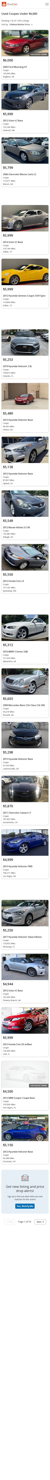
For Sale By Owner (39, 54)
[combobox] (21, 24)
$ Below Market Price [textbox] (20, 24)
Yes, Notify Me (25, 1206)
